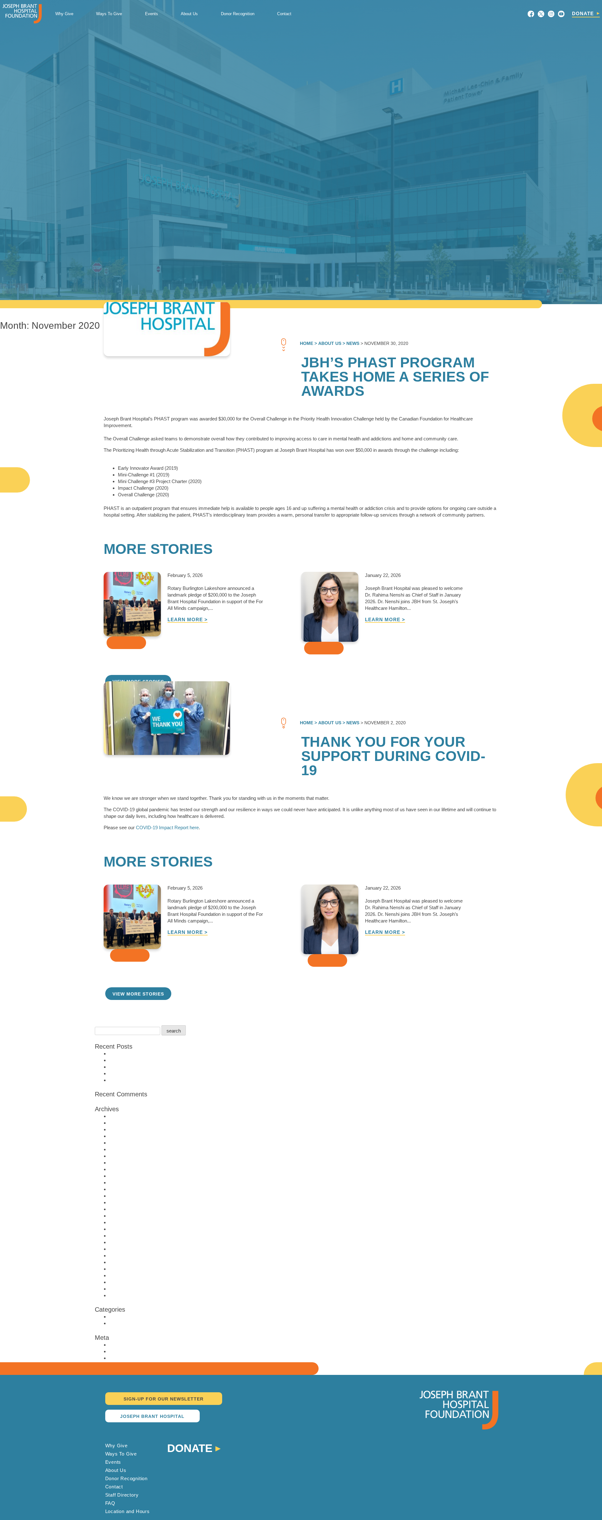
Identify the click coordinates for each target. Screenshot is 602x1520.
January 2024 (123, 1169)
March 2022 (121, 1202)
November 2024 (125, 1149)
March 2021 (121, 1242)
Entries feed (121, 1351)
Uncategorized (124, 1323)
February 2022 (124, 1209)
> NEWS (350, 343)
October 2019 (123, 1288)
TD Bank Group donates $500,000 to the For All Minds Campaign (176, 1073)
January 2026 (123, 1122)
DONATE (583, 13)
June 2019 (120, 1295)
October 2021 (123, 1229)
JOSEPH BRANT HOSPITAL (152, 1416)
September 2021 (126, 1235)
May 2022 (119, 1189)
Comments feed (125, 1358)
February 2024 (124, 1162)
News (115, 1316)
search (174, 1030)
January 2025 (123, 1142)
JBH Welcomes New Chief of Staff (144, 1067)
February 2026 (124, 1116)
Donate (189, 1447)
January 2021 (123, 1249)
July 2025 (119, 1129)
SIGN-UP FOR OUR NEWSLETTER (164, 1398)
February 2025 (124, 1136)
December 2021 (125, 1215)
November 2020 (125, 1255)
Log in (115, 1344)
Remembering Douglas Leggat (140, 1080)
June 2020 (120, 1269)
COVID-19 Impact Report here (167, 827)
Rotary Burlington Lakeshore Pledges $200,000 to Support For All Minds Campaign (194, 1053)
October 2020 (123, 1262)
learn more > (187, 619)
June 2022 (120, 1182)
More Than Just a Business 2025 (143, 1060)
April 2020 (119, 1275)
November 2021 (125, 1222)
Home (306, 343)
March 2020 (121, 1282)
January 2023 (123, 1176)
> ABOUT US (327, 343)
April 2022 (119, 1195)
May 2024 (119, 1156)
